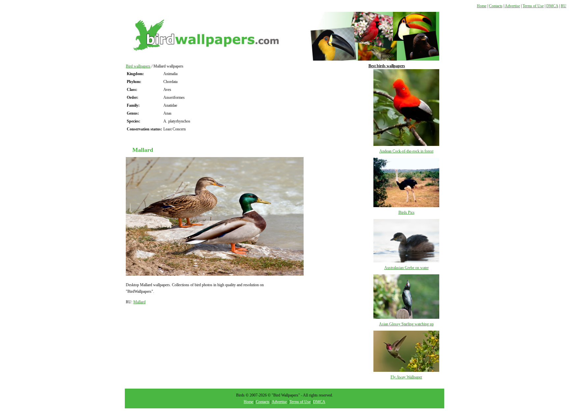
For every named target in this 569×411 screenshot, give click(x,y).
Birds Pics (406, 212)
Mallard (139, 302)
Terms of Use (533, 6)
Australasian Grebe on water (406, 267)
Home (481, 6)
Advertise (512, 6)
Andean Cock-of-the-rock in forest (406, 151)
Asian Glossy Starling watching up (406, 324)
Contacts (495, 6)
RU (563, 6)
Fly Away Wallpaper (406, 377)
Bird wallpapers (138, 66)
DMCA (552, 6)
